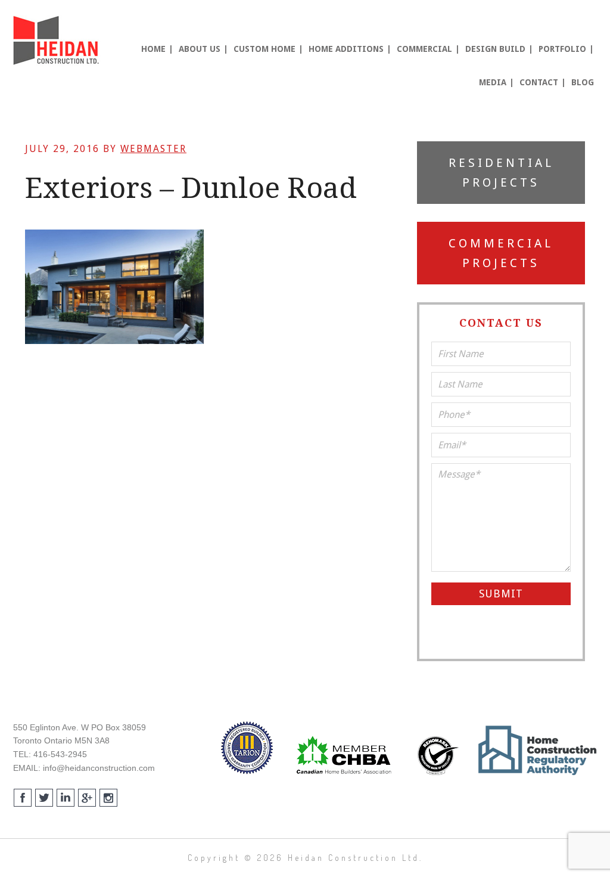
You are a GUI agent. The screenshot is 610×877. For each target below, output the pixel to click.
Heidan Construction (57, 40)
